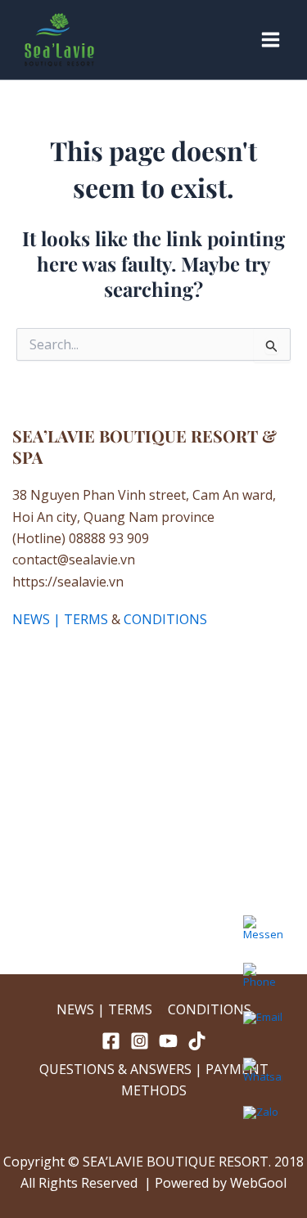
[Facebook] (111, 1040)
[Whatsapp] (262, 1077)
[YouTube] (168, 1040)
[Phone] (262, 982)
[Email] (262, 1029)
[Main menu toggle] (271, 40)
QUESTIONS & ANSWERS (115, 1069)
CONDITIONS (165, 619)
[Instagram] (139, 1040)
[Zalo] (262, 1124)
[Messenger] (262, 935)
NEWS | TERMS (60, 619)
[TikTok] (196, 1040)
